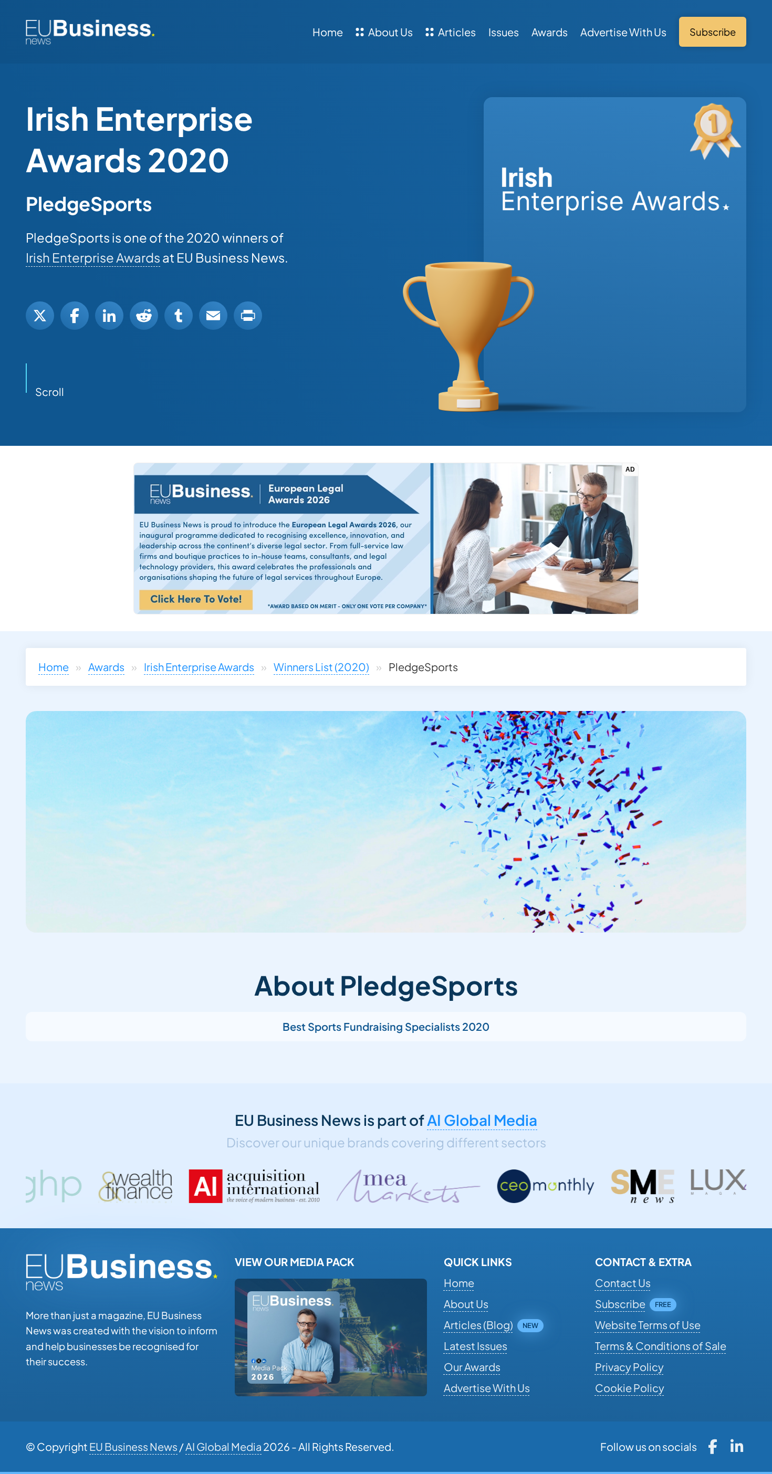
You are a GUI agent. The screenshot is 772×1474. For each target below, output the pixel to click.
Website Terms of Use (648, 1324)
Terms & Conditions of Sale (660, 1345)
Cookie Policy (629, 1387)
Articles (457, 31)
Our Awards (472, 1366)
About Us (390, 31)
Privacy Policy (629, 1366)
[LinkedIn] (109, 315)
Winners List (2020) (321, 666)
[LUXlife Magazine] (621, 1186)
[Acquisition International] (130, 1186)
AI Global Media (482, 1120)
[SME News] (518, 1186)
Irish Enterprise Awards (93, 257)
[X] (40, 315)
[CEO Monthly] (422, 1186)
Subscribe (620, 1303)
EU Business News (133, 1446)
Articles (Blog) (478, 1324)
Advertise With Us (623, 31)
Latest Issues (475, 1345)
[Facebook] (74, 315)
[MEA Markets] (284, 1186)
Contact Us (623, 1282)
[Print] (248, 315)
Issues (503, 31)
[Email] (213, 315)
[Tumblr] (178, 315)
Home (327, 31)
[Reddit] (144, 315)
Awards (549, 31)
